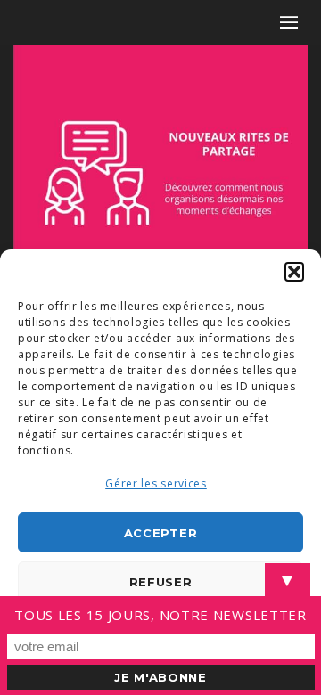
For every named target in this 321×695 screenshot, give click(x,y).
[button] (294, 272)
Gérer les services (156, 483)
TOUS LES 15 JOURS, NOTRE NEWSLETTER (160, 615)
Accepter (161, 533)
